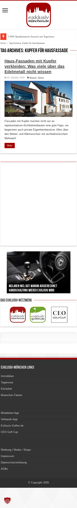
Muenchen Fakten (11, 395)
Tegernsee (7, 382)
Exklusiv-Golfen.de (12, 425)
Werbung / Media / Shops (16, 449)
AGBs (4, 468)
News (41, 77)
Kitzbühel (6, 388)
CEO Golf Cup (9, 431)
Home (3, 43)
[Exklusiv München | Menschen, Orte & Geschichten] (38, 14)
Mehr (9, 145)
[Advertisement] (38, 204)
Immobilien (7, 376)
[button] (7, 500)
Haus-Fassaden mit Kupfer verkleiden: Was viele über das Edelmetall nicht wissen (34, 66)
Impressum (7, 456)
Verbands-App (9, 419)
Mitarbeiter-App (10, 412)
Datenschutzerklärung (14, 462)
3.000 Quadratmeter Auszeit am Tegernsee (31, 36)
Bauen (33, 77)
